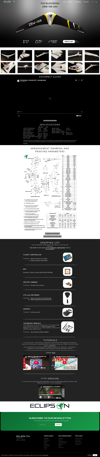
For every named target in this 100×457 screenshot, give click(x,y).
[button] (70, 2)
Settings (89, 455)
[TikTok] (20, 440)
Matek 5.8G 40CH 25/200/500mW (41, 298)
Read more (25, 143)
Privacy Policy (45, 455)
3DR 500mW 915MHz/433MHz (40, 332)
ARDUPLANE (53, 378)
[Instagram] (19, 440)
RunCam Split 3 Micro (37, 285)
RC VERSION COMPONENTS (56, 248)
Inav (45, 345)
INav (53, 353)
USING (49, 353)
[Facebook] (22, 440)
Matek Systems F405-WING (39, 260)
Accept (95, 455)
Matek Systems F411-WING (39, 258)
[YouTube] (17, 440)
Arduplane (52, 345)
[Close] (98, 455)
